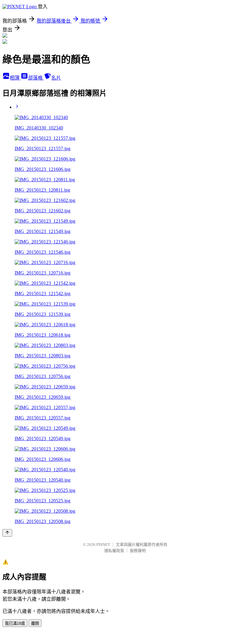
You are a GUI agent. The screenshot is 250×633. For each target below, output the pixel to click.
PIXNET (103, 544)
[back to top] (7, 533)
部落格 (36, 77)
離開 (35, 623)
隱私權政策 (114, 550)
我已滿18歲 (15, 623)
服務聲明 (138, 550)
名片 (56, 77)
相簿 (15, 77)
